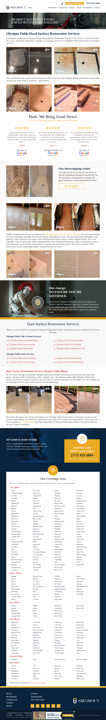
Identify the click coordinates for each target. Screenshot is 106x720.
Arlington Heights (16, 493)
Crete (12, 549)
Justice (35, 542)
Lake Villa (58, 625)
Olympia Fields (59, 539)
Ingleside (35, 640)
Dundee (35, 606)
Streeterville (80, 529)
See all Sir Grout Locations (38, 683)
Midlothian (58, 508)
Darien (13, 599)
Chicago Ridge (15, 534)
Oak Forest (58, 531)
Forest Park (36, 490)
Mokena (57, 668)
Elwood (35, 668)
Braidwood (14, 673)
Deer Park (14, 552)
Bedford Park (15, 503)
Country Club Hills (17, 542)
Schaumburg (80, 508)
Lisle (34, 597)
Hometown (36, 529)
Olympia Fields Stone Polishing (69, 362)
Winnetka (79, 559)
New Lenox (58, 676)
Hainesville (36, 627)
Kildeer (35, 547)
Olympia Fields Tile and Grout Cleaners (62, 234)
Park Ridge (58, 559)
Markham (57, 493)
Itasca (34, 591)
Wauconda (79, 645)
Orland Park (58, 544)
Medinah (57, 576)
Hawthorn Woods (38, 630)
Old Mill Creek (59, 650)
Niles (56, 516)
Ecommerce (88, 715)
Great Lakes (14, 653)
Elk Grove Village (16, 559)
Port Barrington (59, 653)
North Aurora (59, 611)
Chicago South (15, 536)
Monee (57, 671)
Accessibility (9, 715)
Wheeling (79, 549)
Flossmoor (14, 570)
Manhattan (58, 666)
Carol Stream (15, 594)
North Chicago (59, 648)
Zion (77, 653)
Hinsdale (35, 589)
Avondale (14, 496)
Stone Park (79, 524)
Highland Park (37, 632)
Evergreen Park (15, 567)
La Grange (36, 549)
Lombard (35, 599)
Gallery (72, 8)
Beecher (13, 668)
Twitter (43, 706)
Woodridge (79, 594)
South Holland (80, 516)
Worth (78, 562)
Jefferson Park (37, 539)
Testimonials (87, 8)
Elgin (34, 611)
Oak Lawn (58, 534)
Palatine (57, 547)
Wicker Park (80, 552)
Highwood (36, 635)
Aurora (13, 579)
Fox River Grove (60, 659)
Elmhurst (35, 579)
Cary (34, 659)
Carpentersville (15, 616)
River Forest (58, 570)
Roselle (57, 594)
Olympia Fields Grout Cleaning (69, 340)
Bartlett (13, 501)
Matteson (57, 496)
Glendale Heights (38, 586)
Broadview (14, 519)
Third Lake (79, 632)
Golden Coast (37, 506)
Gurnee (35, 625)
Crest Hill (14, 678)
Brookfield (14, 521)
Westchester (80, 544)
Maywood (58, 498)
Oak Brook (58, 584)
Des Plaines (14, 554)
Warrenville (58, 599)
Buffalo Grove (15, 632)
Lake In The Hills (81, 659)
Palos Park (58, 554)
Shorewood (79, 671)
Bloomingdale (15, 589)
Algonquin (14, 659)
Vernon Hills (80, 637)
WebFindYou (96, 715)
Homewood (36, 531)
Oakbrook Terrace (60, 589)
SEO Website (81, 715)
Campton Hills (15, 613)
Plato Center (58, 613)
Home (9, 693)
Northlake (58, 529)
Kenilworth (36, 544)
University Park (81, 673)
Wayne (78, 576)
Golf (34, 508)
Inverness (36, 536)
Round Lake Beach (82, 630)
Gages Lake (14, 648)
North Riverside (59, 521)
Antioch (13, 625)
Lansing (35, 559)
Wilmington (80, 676)
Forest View (36, 493)
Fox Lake (14, 645)
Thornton (79, 536)
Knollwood (36, 648)
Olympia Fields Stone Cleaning (23, 358)
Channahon (14, 676)
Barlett (13, 581)
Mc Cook (57, 501)
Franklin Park (37, 496)
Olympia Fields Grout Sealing (22, 344)
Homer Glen (36, 673)
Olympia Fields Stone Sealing (68, 358)
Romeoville (79, 668)
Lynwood (36, 570)
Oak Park (57, 536)
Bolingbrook (15, 671)
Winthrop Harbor (81, 650)
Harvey (35, 513)
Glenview (36, 501)
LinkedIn (53, 706)
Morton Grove (59, 511)
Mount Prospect (59, 513)
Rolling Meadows (81, 501)
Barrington (14, 498)
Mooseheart (58, 608)
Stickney (79, 521)
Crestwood (14, 547)
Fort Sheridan (15, 643)
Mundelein (58, 643)
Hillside (35, 521)
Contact (97, 8)
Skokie (78, 513)
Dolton (13, 557)
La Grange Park (37, 554)
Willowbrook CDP (82, 586)
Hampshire (58, 606)
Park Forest (58, 557)
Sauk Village (80, 506)
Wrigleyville (80, 565)
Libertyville (58, 630)
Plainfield (79, 666)
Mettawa (57, 640)
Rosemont (79, 503)
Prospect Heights (60, 565)
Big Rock (14, 611)
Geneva (35, 613)
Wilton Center (80, 678)
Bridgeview (14, 516)
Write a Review (62, 4)
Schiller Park (80, 511)
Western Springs (81, 547)
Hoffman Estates (38, 526)
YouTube (48, 706)
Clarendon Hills (16, 597)
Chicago (13, 529)
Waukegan (79, 648)
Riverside (79, 496)
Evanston (14, 565)
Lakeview (36, 557)
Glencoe (35, 498)
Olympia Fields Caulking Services (70, 348)
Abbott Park (14, 622)
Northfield (58, 526)
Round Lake (80, 627)
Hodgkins (36, 524)
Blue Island (14, 513)
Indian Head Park (38, 534)
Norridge (57, 519)
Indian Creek (37, 637)
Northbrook (58, 524)
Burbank (13, 524)
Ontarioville (58, 591)
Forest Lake (14, 640)
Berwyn (13, 511)
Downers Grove (37, 576)
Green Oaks (36, 622)
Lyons (56, 490)
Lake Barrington (38, 650)
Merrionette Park (60, 506)
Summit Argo (80, 531)
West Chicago (80, 579)
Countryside (14, 544)
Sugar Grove (80, 608)
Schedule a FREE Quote (74, 3)
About (79, 8)
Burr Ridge (14, 591)
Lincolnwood (37, 567)
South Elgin (80, 606)
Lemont (35, 562)
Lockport (35, 678)
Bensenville (14, 586)
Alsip (12, 490)
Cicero (13, 539)
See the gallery (72, 186)
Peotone (57, 678)
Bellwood (14, 506)
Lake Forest (58, 622)
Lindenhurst (58, 635)
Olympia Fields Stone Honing (22, 362)
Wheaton (79, 584)
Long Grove (58, 637)
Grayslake (14, 650)
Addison (13, 576)
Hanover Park (37, 511)
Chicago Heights (16, 531)
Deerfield (14, 637)
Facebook (38, 706)
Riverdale (79, 493)
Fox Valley (36, 581)
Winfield (79, 589)
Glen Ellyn (36, 584)
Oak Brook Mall (60, 586)
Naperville (58, 579)
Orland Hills (58, 542)
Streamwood (80, 526)
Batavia (13, 584)
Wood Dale (79, 591)
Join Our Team (37, 699)
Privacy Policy (18, 715)
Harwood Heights (38, 516)
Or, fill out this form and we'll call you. (82, 459)
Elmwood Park (15, 562)
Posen (56, 562)
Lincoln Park (37, 565)
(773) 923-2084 (93, 3)
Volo (77, 640)
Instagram (32, 706)
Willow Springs (81, 554)
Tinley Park (79, 539)
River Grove (80, 490)
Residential (52, 8)
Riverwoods (80, 625)
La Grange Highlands (39, 552)
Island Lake (36, 643)
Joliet (34, 676)
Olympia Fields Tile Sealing (21, 348)
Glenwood (36, 503)
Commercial (62, 8)
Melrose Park (59, 503)
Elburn (35, 608)
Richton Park (59, 567)
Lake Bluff (36, 653)
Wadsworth (79, 643)
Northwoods (58, 581)
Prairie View (80, 622)
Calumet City (15, 526)
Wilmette (79, 557)
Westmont (79, 581)
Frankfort (36, 671)
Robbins (78, 498)
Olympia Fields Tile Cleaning (68, 344)
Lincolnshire (58, 632)
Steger (78, 519)
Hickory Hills (37, 519)
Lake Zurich (58, 627)
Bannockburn (15, 627)
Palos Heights (59, 549)
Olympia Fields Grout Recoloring (24, 340)
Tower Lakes (80, 635)
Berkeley (14, 508)
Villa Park (58, 597)
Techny (78, 534)
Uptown (78, 542)
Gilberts (35, 616)
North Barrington (60, 645)
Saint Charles (59, 616)
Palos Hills (58, 552)
